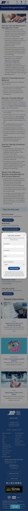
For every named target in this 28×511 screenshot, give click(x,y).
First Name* (7, 244)
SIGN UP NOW (14, 268)
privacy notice (10, 275)
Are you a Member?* (9, 262)
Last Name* (7, 250)
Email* (5, 256)
